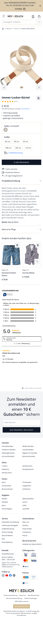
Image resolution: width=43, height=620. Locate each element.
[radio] (5, 129)
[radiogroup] (21, 127)
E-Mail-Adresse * (10, 422)
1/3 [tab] (22, 87)
